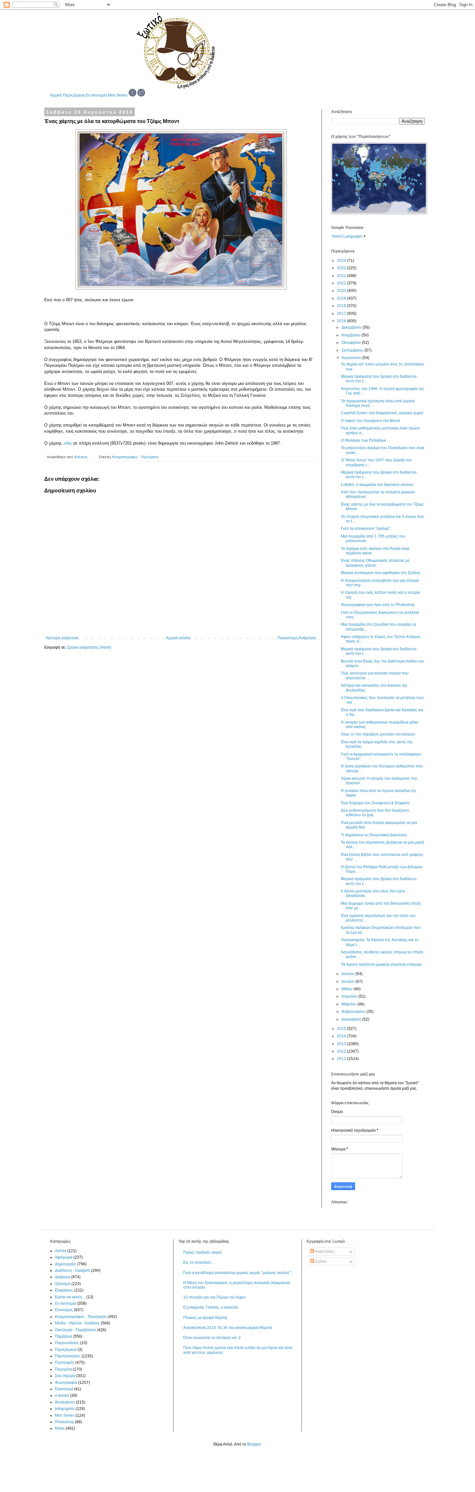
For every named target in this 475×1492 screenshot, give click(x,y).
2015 (342, 1028)
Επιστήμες (64, 1310)
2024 (342, 260)
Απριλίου (350, 996)
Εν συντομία (96, 95)
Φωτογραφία (66, 1382)
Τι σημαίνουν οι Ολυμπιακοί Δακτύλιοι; (374, 835)
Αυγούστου (352, 357)
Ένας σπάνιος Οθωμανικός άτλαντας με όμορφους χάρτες (375, 562)
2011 (342, 1058)
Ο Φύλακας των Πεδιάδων (363, 440)
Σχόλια (320, 1261)
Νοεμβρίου (352, 335)
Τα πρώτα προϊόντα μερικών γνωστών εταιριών (381, 964)
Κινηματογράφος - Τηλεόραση (135, 457)
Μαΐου (348, 989)
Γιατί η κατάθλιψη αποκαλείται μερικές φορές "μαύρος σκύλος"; (237, 1273)
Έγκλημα (62, 1283)
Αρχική (56, 95)
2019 (342, 298)
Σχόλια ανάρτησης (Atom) (89, 647)
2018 (342, 306)
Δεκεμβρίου (352, 327)
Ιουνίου (348, 981)
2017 (342, 313)
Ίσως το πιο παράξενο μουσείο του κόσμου (378, 734)
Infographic (65, 1408)
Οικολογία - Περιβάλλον (75, 1330)
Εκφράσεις (64, 1290)
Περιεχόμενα (74, 95)
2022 (342, 275)
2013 (342, 1044)
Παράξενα (63, 1336)
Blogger (254, 1444)
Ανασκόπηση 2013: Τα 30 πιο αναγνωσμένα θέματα (227, 1327)
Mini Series (118, 95)
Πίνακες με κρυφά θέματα (205, 1317)
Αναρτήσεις (324, 1251)
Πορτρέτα (63, 1369)
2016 (342, 321)
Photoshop (64, 1422)
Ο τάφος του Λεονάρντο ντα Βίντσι (370, 420)
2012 (342, 1051)
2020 (342, 290)
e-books (62, 1395)
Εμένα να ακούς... (70, 1297)
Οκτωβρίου (352, 342)
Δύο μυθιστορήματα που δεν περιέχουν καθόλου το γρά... (375, 812)
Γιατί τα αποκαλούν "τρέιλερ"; (366, 528)
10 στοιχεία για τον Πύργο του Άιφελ (214, 1297)
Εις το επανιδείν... (198, 1262)
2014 (342, 1036)
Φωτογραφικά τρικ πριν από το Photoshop (378, 604)
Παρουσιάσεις (67, 1343)
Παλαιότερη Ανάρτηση (297, 638)
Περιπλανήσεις (67, 1356)
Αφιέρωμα (63, 1257)
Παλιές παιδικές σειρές (202, 1252)
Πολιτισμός (64, 1362)
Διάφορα (62, 1277)
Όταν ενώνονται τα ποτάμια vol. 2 (212, 1337)
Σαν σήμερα (65, 1376)
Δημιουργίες (65, 1264)
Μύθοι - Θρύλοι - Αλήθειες (77, 1323)
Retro (60, 1428)
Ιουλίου (348, 974)
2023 (342, 268)
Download (64, 1389)
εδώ (68, 443)
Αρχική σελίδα (178, 638)
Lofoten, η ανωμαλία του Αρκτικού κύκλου (377, 484)
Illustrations (65, 1402)
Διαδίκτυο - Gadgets (72, 1270)
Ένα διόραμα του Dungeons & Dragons (375, 803)
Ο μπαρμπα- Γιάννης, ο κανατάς (210, 1307)
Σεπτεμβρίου (353, 350)
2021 (342, 283)
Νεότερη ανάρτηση (62, 638)
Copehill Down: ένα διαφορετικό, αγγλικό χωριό (382, 413)
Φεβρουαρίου (354, 1011)
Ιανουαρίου (352, 1019)
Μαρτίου (349, 1004)
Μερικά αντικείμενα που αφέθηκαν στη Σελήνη (380, 573)
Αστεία (60, 1251)
